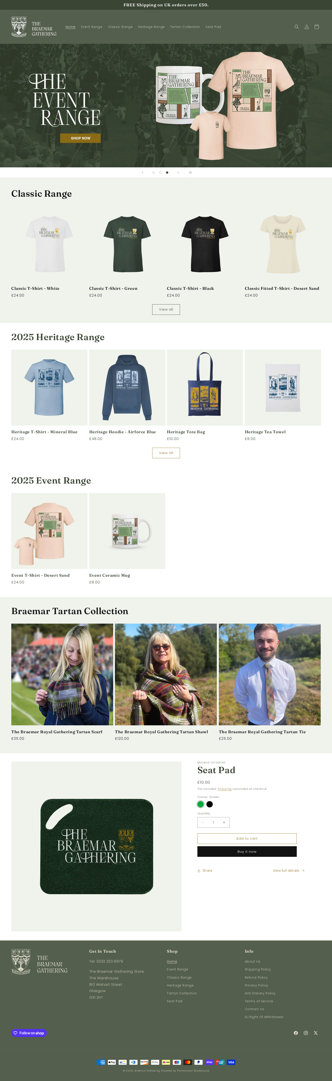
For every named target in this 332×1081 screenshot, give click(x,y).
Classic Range (179, 977)
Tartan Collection (182, 993)
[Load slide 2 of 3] (160, 172)
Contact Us (254, 1009)
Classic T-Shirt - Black (190, 288)
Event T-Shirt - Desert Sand (40, 575)
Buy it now (247, 851)
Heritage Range (180, 985)
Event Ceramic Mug (109, 575)
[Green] (200, 804)
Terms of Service (259, 1001)
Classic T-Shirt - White (35, 288)
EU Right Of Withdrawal (264, 1017)
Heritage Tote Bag (186, 431)
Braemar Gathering (147, 1070)
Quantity (203, 813)
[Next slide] (178, 172)
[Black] (209, 804)
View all (166, 309)
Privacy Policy (256, 985)
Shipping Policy (258, 969)
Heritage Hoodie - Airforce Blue (122, 431)
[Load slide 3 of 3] (167, 172)
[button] (297, 27)
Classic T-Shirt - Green (113, 288)
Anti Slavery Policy (260, 993)
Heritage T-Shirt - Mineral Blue (44, 431)
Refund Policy (256, 977)
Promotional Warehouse (193, 1070)
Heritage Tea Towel (265, 431)
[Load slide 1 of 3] (153, 172)
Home (172, 961)
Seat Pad (174, 1001)
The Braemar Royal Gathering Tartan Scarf (57, 731)
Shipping (225, 789)
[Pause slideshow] (189, 172)
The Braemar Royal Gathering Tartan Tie (262, 731)
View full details (286, 870)
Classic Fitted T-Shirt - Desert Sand (282, 288)
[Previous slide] (142, 172)
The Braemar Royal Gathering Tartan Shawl (161, 731)
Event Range (177, 969)
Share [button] (208, 870)
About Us (252, 961)
